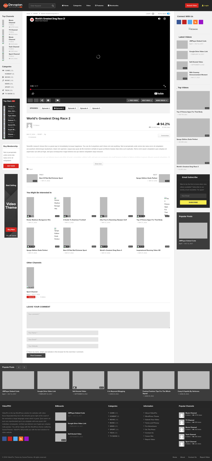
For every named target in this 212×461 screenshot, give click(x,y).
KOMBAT (8, 74)
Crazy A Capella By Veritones (188, 391)
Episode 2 (60, 108)
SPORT (8, 87)
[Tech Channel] (5, 49)
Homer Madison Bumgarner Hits (39, 220)
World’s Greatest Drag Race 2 (188, 166)
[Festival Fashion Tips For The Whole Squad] (158, 380)
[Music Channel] (5, 22)
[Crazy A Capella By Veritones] (194, 380)
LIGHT (148, 14)
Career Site (149, 436)
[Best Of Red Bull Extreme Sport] (61, 180)
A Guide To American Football (74, 220)
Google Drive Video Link (198, 51)
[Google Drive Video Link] (182, 55)
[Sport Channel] (5, 56)
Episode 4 (84, 108)
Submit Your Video (152, 419)
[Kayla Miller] (5, 130)
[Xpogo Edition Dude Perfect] (135, 180)
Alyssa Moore (12, 134)
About (182, 457)
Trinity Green (12, 106)
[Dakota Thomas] (5, 121)
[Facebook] (179, 22)
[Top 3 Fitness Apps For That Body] (153, 207)
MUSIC (7, 80)
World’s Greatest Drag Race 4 (111, 250)
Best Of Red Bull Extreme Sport (75, 250)
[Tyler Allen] (5, 117)
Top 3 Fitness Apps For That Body (149, 220)
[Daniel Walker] (5, 126)
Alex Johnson (12, 111)
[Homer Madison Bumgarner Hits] (43, 207)
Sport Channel (14, 54)
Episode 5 (96, 108)
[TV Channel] (5, 32)
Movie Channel (191, 427)
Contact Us (149, 433)
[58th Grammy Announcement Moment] (182, 76)
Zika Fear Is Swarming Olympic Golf (113, 220)
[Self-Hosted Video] (182, 65)
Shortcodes (113, 5)
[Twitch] (201, 22)
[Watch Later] (48, 100)
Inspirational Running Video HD (148, 250)
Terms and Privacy (152, 423)
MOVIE (7, 77)
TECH (7, 90)
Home (66, 5)
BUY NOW (11, 166)
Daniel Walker (12, 125)
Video (88, 5)
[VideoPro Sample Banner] (11, 237)
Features (99, 5)
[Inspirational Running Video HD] (153, 238)
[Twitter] (190, 22)
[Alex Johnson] (5, 112)
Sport (31, 169)
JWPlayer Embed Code (197, 41)
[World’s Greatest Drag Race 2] (193, 155)
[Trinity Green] (5, 107)
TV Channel (13, 30)
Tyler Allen (12, 116)
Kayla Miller (12, 129)
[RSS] (195, 22)
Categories (77, 5)
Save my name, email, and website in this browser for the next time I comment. (56, 352)
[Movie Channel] (5, 39)
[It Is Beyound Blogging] (123, 380)
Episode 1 (46, 108)
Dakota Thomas (12, 120)
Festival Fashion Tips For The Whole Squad (156, 392)
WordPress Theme (152, 416)
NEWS (7, 84)
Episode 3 (72, 108)
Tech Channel (14, 47)
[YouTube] (184, 22)
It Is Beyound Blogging (116, 391)
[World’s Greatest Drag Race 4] (116, 238)
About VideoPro (151, 413)
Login (206, 5)
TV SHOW (9, 94)
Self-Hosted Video (196, 62)
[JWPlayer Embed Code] (182, 44)
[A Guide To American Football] (80, 207)
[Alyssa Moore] (5, 135)
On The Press (150, 429)
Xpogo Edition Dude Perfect (37, 250)
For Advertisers (151, 426)
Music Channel (191, 413)
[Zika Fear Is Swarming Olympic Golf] (116, 207)
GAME (7, 70)
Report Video (150, 439)
